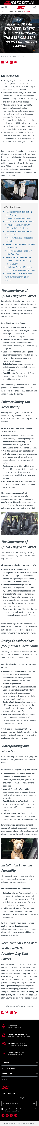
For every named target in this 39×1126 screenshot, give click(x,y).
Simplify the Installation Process (21, 270)
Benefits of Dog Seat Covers (19, 218)
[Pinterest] (15, 62)
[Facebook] (2, 62)
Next (37, 12)
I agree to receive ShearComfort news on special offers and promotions (20, 1110)
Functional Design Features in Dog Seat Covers (19, 252)
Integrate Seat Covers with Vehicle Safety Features (18, 226)
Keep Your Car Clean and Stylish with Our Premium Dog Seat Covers (18, 277)
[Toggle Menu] (3, 7)
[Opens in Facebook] (3, 1115)
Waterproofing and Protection (18, 257)
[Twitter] (6, 62)
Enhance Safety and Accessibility (19, 221)
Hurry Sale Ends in (19, 12)
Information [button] (7, 1074)
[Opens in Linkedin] (11, 1115)
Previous (3, 12)
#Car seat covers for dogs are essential (19, 1006)
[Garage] (5, 7)
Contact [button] (5, 1079)
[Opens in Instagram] (7, 1115)
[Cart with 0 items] (36, 7)
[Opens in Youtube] (15, 1115)
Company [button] (5, 1063)
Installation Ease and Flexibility (18, 267)
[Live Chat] (33, 8)
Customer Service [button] (9, 1068)
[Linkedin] (11, 62)
